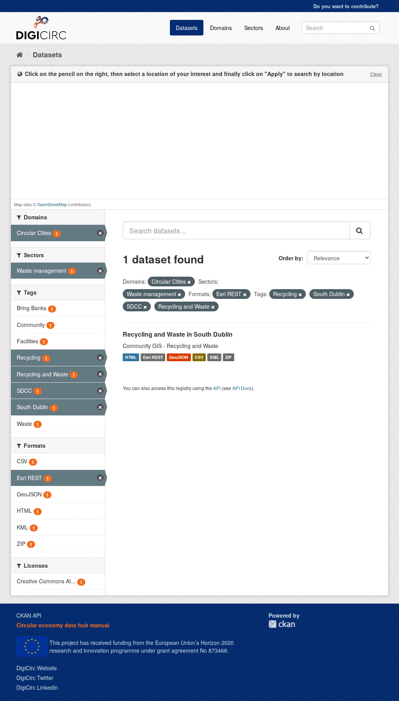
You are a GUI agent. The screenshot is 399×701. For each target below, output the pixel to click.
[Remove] (189, 282)
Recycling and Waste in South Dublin (178, 334)
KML (214, 357)
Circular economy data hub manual (62, 625)
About (282, 28)
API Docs (242, 388)
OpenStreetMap (52, 204)
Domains (221, 28)
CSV (199, 357)
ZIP (228, 357)
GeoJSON (178, 357)
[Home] (19, 54)
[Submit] (372, 27)
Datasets (187, 28)
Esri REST (153, 357)
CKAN (281, 624)
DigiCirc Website (36, 668)
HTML (130, 357)
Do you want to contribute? (346, 6)
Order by (290, 258)
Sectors (253, 28)
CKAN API (28, 615)
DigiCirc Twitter (34, 678)
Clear (376, 74)
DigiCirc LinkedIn (37, 687)
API (217, 388)
